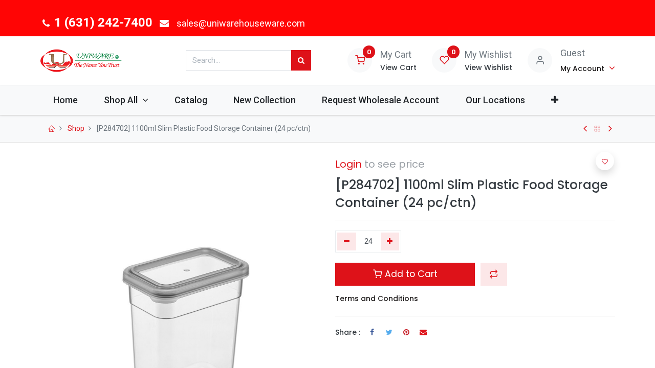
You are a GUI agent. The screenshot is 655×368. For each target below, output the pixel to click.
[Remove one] (346, 242)
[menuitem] (65, 99)
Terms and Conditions (376, 298)
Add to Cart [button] (410, 274)
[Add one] (390, 242)
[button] (554, 99)
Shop (76, 128)
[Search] (301, 60)
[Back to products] (598, 128)
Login (348, 164)
